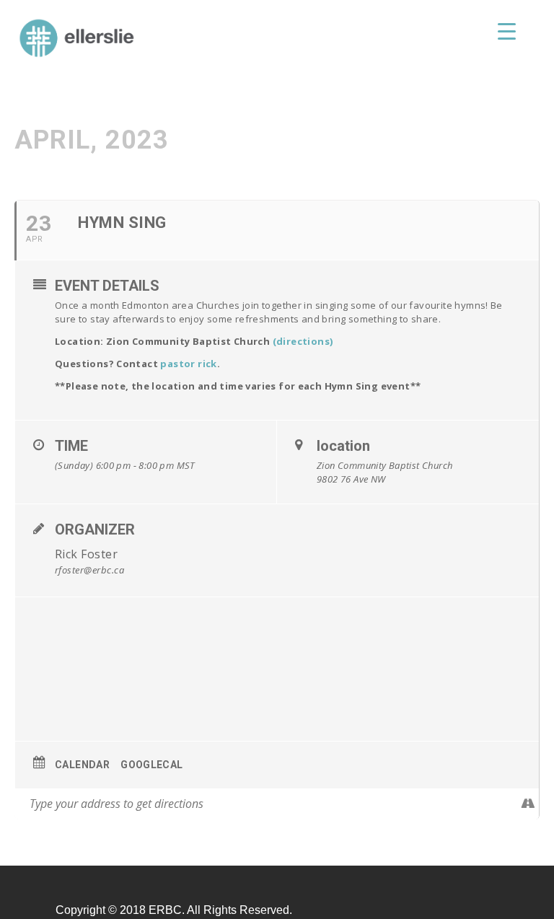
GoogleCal (151, 764)
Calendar (82, 764)
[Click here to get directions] (527, 803)
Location (343, 445)
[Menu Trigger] (507, 30)
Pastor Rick (188, 363)
